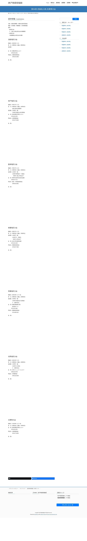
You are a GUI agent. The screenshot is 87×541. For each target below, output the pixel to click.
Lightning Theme (43, 514)
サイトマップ (22, 488)
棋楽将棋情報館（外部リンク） (33, 488)
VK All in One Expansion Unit (52, 514)
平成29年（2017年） (66, 25)
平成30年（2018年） (66, 28)
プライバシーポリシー (13, 488)
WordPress (36, 514)
